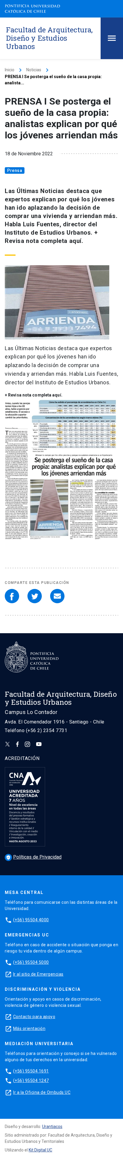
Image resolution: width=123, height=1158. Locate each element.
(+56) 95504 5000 (31, 962)
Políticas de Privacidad (33, 857)
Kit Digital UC (40, 1150)
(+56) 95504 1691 (31, 1071)
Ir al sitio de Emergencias (38, 974)
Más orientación (29, 1028)
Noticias (33, 69)
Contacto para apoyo (34, 1016)
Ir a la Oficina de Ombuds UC (41, 1092)
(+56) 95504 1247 (31, 1080)
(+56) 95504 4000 (31, 919)
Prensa (14, 170)
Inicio (9, 69)
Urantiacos (52, 1126)
